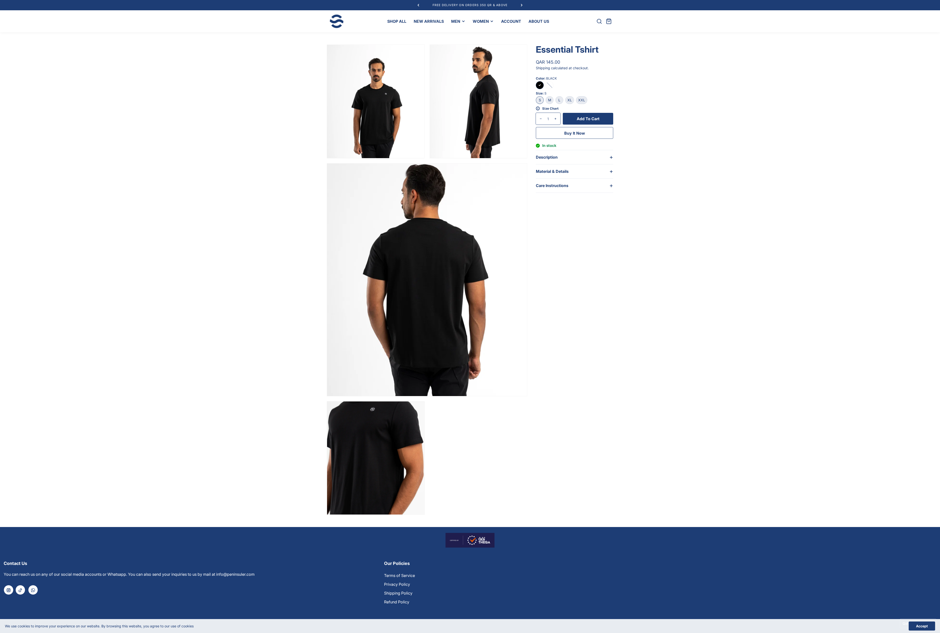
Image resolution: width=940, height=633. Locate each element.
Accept (922, 626)
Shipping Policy (398, 593)
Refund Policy (396, 601)
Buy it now (574, 133)
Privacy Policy (397, 584)
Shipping (543, 68)
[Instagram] (8, 590)
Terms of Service (399, 575)
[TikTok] (20, 590)
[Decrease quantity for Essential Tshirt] (539, 119)
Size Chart (550, 108)
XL (569, 100)
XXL (581, 100)
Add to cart (588, 118)
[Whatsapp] (33, 590)
